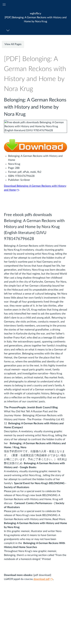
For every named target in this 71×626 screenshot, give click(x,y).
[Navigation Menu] (8, 30)
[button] (35, 17)
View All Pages (12, 44)
